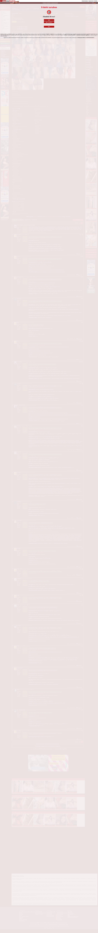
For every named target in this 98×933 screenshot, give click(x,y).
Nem (49, 26)
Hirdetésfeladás (85, 1)
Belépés (95, 1)
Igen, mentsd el (49, 22)
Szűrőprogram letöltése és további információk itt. (85, 37)
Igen (49, 20)
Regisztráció (91, 1)
